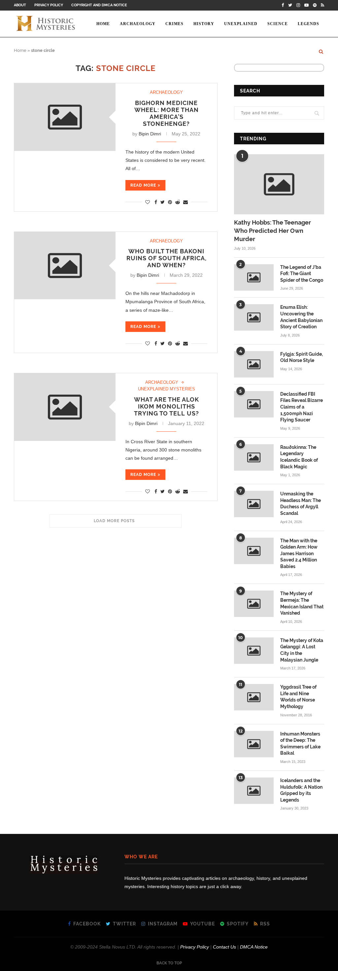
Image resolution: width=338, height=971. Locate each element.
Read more (143, 185)
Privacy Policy (48, 5)
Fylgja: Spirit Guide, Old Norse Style (301, 357)
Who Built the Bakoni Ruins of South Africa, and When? (166, 258)
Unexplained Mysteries (166, 388)
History (203, 23)
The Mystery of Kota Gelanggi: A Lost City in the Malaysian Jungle (301, 650)
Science (277, 23)
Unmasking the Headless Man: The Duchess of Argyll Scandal (300, 503)
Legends (308, 23)
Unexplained (240, 23)
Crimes (174, 23)
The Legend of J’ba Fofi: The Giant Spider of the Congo (301, 274)
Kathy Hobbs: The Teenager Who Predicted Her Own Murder (272, 230)
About (20, 5)
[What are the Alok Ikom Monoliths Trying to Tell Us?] (65, 407)
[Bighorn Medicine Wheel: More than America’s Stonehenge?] (65, 117)
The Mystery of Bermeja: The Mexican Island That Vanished (301, 603)
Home (103, 23)
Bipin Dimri (150, 133)
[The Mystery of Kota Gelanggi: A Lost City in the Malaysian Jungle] (254, 650)
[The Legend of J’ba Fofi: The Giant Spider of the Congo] (254, 277)
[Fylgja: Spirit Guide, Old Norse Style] (254, 364)
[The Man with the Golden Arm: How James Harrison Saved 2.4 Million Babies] (254, 551)
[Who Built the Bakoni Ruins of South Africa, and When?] (65, 266)
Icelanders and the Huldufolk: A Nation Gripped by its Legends (301, 790)
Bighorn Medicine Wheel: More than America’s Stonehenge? (166, 113)
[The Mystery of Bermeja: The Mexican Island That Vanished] (254, 604)
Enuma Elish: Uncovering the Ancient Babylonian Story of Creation (301, 317)
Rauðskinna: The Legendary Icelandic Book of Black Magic (299, 457)
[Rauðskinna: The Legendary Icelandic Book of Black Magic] (254, 457)
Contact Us (224, 947)
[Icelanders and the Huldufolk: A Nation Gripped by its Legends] (254, 790)
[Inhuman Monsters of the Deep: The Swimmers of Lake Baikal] (254, 744)
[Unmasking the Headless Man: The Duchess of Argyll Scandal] (254, 504)
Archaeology (137, 23)
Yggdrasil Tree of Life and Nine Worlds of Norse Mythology (298, 696)
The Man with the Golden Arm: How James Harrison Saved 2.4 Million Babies (299, 553)
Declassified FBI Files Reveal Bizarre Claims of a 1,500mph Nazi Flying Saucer (301, 406)
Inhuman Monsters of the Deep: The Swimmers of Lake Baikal (300, 743)
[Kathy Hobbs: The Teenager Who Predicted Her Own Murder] (279, 184)
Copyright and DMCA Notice (99, 5)
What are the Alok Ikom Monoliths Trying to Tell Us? (166, 406)
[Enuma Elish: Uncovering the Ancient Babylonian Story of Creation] (254, 317)
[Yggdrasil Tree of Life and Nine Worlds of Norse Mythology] (254, 697)
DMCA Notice (254, 947)
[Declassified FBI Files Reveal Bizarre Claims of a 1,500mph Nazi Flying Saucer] (254, 404)
